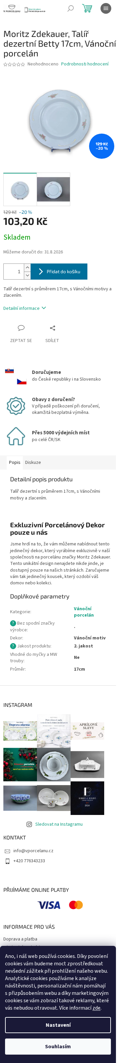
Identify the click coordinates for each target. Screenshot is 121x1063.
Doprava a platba (20, 939)
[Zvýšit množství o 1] (27, 268)
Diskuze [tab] (33, 462)
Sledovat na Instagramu (59, 824)
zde (96, 1008)
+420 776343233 (29, 861)
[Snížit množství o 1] (27, 275)
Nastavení (58, 1025)
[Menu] (106, 8)
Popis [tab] (15, 462)
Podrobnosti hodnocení (85, 64)
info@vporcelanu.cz (33, 851)
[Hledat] (70, 8)
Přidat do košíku (63, 271)
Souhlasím (58, 1046)
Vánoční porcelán (84, 612)
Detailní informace (21, 308)
